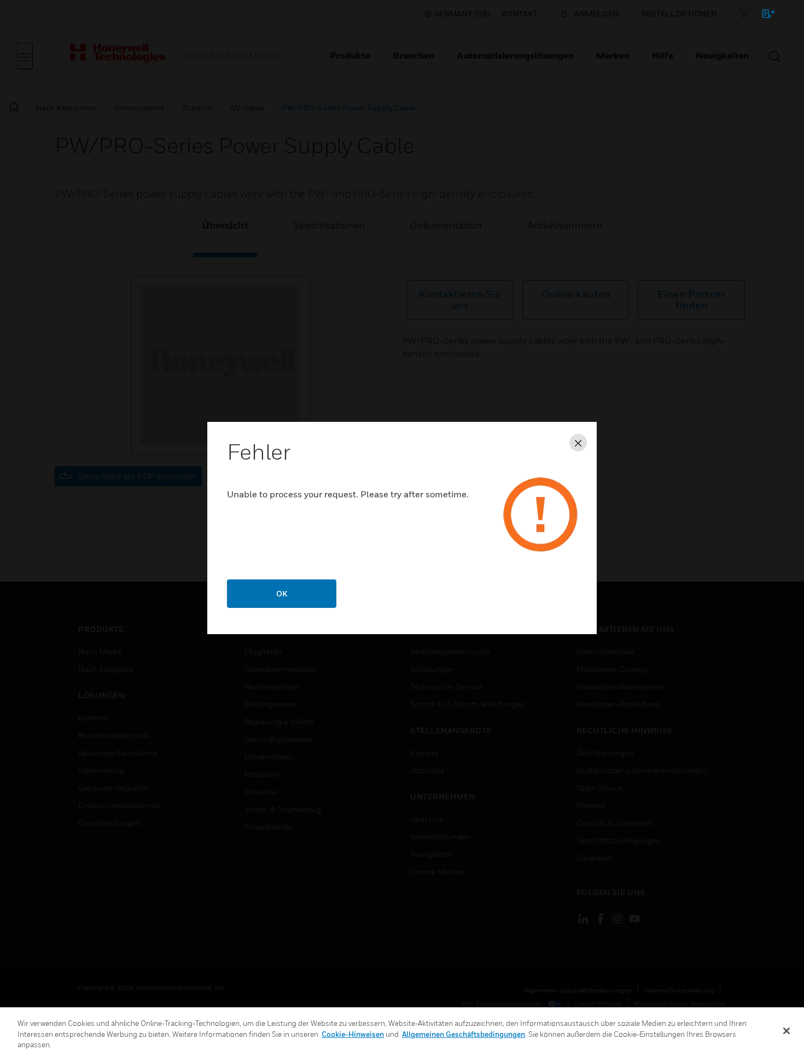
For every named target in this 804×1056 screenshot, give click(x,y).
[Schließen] (786, 1031)
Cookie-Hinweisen (353, 1034)
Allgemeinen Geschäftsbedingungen (463, 1034)
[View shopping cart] (763, 15)
